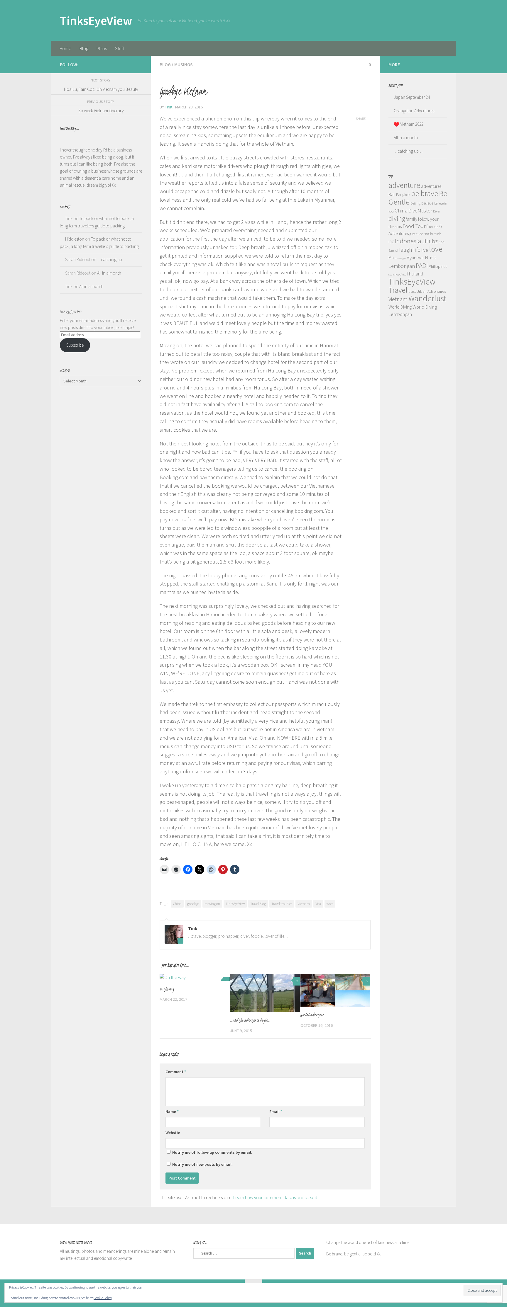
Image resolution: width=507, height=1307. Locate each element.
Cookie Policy (103, 1298)
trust (412, 291)
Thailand (414, 273)
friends (432, 226)
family (411, 219)
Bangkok (403, 194)
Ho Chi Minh (432, 234)
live (424, 250)
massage (400, 258)
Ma (391, 258)
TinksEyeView (96, 20)
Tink (169, 107)
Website (172, 1132)
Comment (175, 1071)
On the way (167, 989)
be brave (424, 193)
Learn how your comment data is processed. (275, 1197)
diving (396, 218)
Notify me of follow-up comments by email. (212, 1152)
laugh (405, 249)
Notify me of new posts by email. (202, 1164)
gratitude (416, 234)
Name (172, 1111)
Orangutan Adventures (414, 110)
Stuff (119, 48)
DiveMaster (420, 210)
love (435, 249)
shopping (399, 274)
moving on (212, 903)
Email (275, 1111)
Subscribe (75, 345)
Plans (102, 48)
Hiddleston (74, 239)
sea (390, 274)
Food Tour (414, 226)
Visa (318, 903)
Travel (398, 290)
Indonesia (408, 240)
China (177, 903)
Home (65, 48)
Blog (84, 48)
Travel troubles (281, 903)
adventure (404, 185)
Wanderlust (427, 298)
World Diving (400, 307)
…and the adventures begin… (250, 1020)
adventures (431, 186)
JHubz (430, 241)
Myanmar (415, 258)
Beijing (415, 203)
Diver (436, 211)
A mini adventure (312, 1015)
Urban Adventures (431, 291)
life (416, 249)
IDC (391, 241)
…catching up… (111, 259)
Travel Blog (258, 903)
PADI (422, 265)
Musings (183, 64)
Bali (391, 194)
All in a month (109, 273)
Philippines (438, 266)
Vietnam (304, 903)
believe (427, 203)
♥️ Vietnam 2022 (408, 124)
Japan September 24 (412, 97)
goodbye (193, 903)
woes (330, 903)
